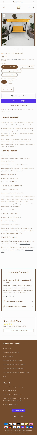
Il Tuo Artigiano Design (18, 430)
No (10, 82)
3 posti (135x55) (27, 67)
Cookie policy (8, 356)
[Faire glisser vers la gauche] (15, 49)
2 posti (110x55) (9, 67)
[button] (4, 7)
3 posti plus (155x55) (11, 71)
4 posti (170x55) (9, 75)
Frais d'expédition (16, 59)
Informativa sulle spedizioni (13, 368)
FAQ (4, 376)
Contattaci (7, 348)
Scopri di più (8, 296)
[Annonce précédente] (3, 2)
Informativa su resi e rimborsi (14, 364)
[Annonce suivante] (34, 2)
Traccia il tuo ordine (11, 352)
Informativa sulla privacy (12, 360)
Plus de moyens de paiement (18, 105)
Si (4, 82)
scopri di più (25, 243)
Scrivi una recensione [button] (18, 330)
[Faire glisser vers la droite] (22, 49)
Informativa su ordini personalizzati (16, 372)
